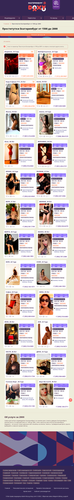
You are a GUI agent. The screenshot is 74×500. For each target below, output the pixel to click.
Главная (7, 488)
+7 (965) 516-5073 (60, 346)
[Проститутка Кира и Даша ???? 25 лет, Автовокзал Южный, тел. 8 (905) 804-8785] (13, 94)
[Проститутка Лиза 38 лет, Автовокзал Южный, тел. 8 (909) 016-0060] (11, 153)
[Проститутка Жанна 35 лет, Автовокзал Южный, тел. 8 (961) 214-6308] (13, 124)
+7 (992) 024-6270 (62, 226)
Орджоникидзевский (59, 160)
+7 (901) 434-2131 (60, 166)
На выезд (53, 18)
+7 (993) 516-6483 (62, 317)
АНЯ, (43, 322)
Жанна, (11, 112)
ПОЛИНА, (43, 171)
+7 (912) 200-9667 (60, 76)
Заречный (56, 133)
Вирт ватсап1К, (48, 382)
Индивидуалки (10, 18)
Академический (60, 131)
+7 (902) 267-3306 (59, 196)
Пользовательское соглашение (23, 488)
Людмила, (11, 52)
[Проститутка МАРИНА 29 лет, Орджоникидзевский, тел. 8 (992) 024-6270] (46, 213)
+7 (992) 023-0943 (28, 196)
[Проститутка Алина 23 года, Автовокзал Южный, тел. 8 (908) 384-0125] (46, 124)
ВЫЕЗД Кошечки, (48, 52)
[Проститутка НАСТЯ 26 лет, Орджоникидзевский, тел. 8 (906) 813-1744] (13, 364)
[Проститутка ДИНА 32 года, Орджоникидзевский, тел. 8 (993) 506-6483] (43, 364)
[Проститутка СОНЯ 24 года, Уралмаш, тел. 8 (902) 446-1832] (43, 274)
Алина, (45, 112)
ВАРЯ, (11, 202)
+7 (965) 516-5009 (27, 346)
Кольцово (32, 101)
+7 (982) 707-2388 (60, 257)
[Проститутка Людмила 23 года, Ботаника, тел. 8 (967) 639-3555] (11, 64)
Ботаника (23, 68)
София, (12, 292)
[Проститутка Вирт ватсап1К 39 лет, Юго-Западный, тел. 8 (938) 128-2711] (46, 394)
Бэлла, (42, 82)
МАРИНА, (45, 202)
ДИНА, (42, 352)
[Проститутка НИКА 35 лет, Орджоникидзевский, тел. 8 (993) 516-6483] (46, 304)
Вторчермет (25, 101)
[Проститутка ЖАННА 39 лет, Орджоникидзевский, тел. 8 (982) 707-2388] (45, 244)
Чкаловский (56, 99)
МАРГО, (11, 232)
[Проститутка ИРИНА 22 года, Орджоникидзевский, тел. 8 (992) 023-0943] (13, 184)
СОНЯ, (42, 262)
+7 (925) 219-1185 (28, 406)
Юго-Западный (25, 68)
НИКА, (44, 292)
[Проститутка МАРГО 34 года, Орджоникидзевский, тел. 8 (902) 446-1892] (11, 244)
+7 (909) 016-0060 (27, 166)
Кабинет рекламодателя (42, 491)
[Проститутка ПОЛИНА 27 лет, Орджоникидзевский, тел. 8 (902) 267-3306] (43, 183)
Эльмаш (62, 161)
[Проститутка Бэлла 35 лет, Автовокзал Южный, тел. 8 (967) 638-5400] (44, 93)
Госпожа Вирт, (15, 382)
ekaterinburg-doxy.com (28, 496)
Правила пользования (43, 488)
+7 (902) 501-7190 (28, 227)
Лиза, (9, 142)
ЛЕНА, (9, 322)
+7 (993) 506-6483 (59, 376)
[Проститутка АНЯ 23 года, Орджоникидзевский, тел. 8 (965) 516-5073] (45, 334)
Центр (23, 399)
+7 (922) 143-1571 (28, 287)
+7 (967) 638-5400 (59, 106)
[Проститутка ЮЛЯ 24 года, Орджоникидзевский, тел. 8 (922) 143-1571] (13, 274)
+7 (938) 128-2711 (62, 407)
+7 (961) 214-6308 (28, 136)
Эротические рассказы (61, 488)
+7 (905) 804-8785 (28, 106)
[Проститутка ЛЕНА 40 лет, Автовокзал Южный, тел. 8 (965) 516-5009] (11, 334)
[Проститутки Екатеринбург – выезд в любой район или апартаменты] (37, 6)
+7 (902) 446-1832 (59, 286)
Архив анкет (27, 491)
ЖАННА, (43, 232)
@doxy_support (63, 496)
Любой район (57, 68)
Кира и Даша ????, (16, 82)
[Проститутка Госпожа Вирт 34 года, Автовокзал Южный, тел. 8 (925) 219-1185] (13, 394)
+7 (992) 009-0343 (28, 316)
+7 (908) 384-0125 (62, 136)
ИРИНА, (12, 171)
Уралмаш (56, 161)
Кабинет (56, 7)
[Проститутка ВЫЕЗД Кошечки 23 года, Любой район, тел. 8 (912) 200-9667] (45, 64)
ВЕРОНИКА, (45, 142)
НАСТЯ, (11, 352)
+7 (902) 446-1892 (27, 256)
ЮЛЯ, (11, 262)
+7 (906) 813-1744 (28, 376)
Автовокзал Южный (27, 100)
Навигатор (32, 18)
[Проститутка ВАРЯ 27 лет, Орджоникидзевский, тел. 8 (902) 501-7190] (13, 214)
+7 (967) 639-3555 (27, 76)
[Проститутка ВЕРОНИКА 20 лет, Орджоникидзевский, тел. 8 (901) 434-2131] (45, 153)
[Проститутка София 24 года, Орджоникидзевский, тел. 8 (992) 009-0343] (13, 304)
